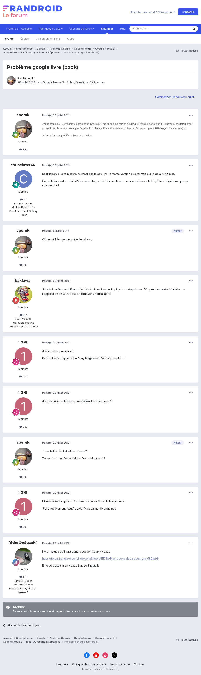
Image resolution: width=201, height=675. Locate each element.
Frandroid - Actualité (19, 28)
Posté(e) (56, 115)
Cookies (139, 664)
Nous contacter (120, 664)
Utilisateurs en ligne (48, 38)
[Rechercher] (193, 29)
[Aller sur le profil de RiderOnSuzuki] (23, 556)
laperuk (28, 78)
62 (25, 199)
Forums (9, 38)
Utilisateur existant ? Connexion (151, 12)
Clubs (70, 38)
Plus (122, 28)
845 (24, 149)
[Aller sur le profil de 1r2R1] (23, 356)
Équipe (25, 38)
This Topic (178, 28)
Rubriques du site (50, 28)
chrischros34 (22, 165)
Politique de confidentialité (89, 664)
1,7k (24, 576)
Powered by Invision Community (100, 669)
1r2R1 (22, 342)
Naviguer (107, 28)
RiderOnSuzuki (22, 543)
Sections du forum (81, 28)
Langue (61, 664)
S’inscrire (188, 11)
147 (24, 314)
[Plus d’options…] (191, 115)
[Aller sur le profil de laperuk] (11, 80)
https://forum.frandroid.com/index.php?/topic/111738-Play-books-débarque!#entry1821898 (100, 558)
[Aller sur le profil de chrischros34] (23, 179)
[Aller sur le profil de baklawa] (23, 294)
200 (24, 376)
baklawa (22, 281)
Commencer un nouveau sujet (174, 97)
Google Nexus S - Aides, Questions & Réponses (74, 82)
